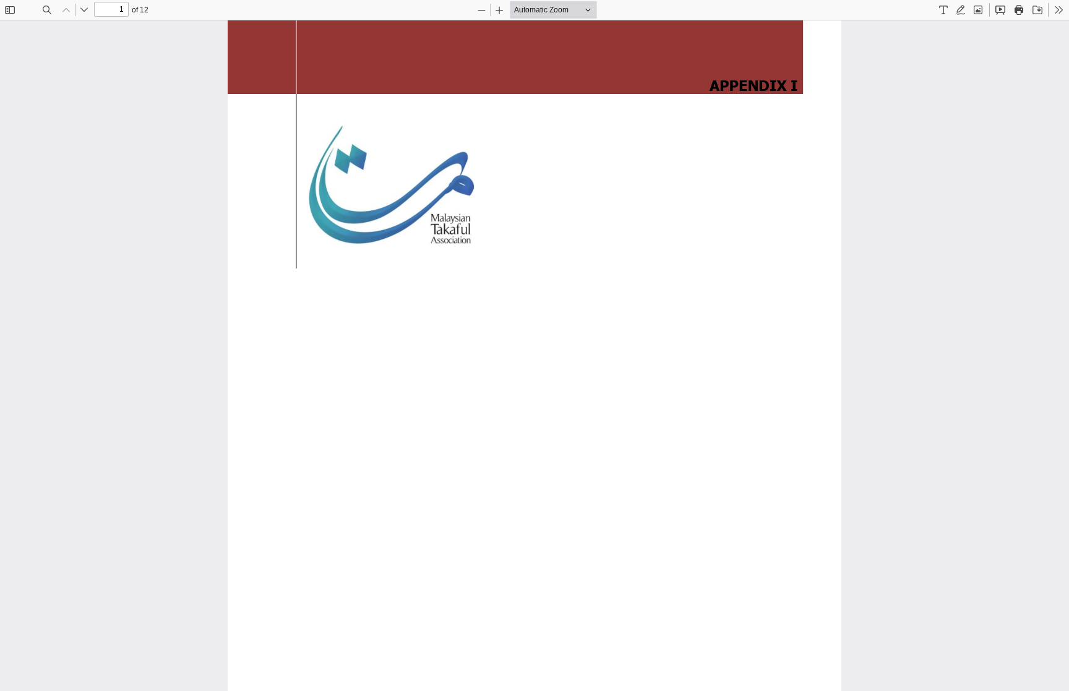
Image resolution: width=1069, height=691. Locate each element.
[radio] (943, 10)
